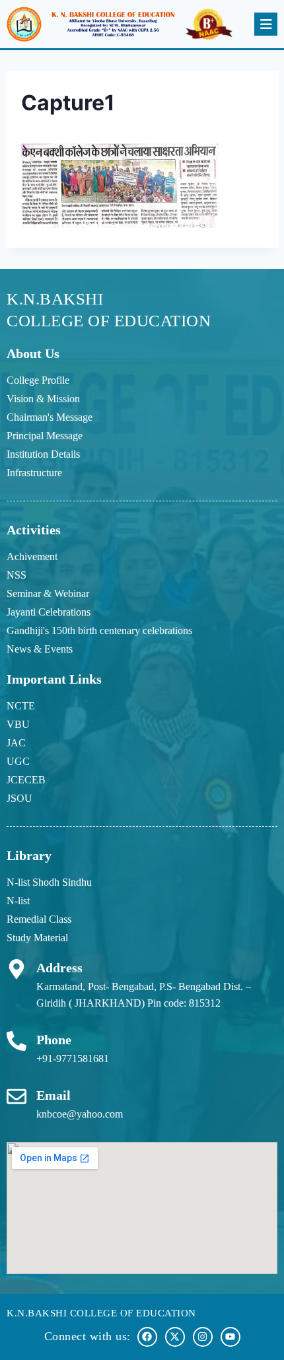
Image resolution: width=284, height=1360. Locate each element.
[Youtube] (230, 1337)
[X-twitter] (175, 1337)
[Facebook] (147, 1337)
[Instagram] (203, 1337)
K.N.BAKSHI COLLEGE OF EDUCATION (101, 1313)
